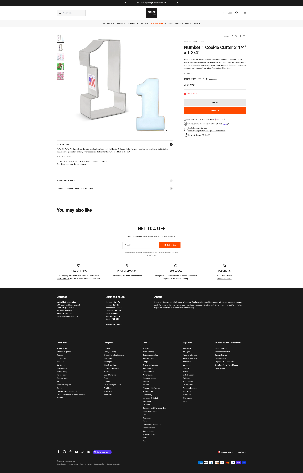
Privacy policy (62, 372)
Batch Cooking (148, 352)
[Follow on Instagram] (64, 451)
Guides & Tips (62, 348)
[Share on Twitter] (236, 36)
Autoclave (187, 362)
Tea (144, 441)
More (196, 23)
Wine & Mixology (110, 365)
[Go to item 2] (60, 48)
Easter (145, 421)
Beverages (108, 362)
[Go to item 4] (60, 67)
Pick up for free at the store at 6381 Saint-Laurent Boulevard (151, 3)
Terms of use (62, 368)
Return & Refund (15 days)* (199, 135)
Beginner (146, 381)
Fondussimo (188, 381)
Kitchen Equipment (64, 352)
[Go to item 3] (60, 57)
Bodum (186, 368)
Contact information (113, 464)
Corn (144, 415)
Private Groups (220, 358)
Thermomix (187, 398)
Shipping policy (62, 378)
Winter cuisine (148, 375)
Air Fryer (186, 352)
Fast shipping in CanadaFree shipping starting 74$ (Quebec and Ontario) (206, 129)
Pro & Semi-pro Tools (112, 385)
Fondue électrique (190, 388)
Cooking (107, 348)
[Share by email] (244, 36)
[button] (62, 188)
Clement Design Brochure (67, 391)
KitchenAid (187, 391)
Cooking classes (221, 348)
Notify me (215, 110)
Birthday (146, 348)
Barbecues (187, 365)
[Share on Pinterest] (240, 36)
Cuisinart (186, 378)
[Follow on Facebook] (58, 451)
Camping (146, 362)
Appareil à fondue (190, 355)
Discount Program (64, 385)
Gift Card (144, 23)
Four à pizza (188, 385)
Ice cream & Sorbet (150, 398)
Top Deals (108, 395)
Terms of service (85, 464)
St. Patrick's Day (149, 434)
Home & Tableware (111, 368)
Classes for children (222, 352)
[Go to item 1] (60, 38)
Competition (61, 358)
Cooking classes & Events (179, 23)
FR (224, 13)
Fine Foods (108, 358)
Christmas (147, 418)
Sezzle (59, 388)
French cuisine (148, 372)
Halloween (147, 401)
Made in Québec (149, 428)
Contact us (61, 365)
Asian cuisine (148, 368)
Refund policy (62, 375)
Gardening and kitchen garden (154, 408)
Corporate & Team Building (225, 362)
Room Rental (220, 368)
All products (107, 23)
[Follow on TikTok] (82, 451)
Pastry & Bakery (110, 352)
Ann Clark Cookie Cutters (194, 42)
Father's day (147, 395)
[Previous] (125, 3)
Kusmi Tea (187, 395)
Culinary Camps (221, 355)
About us (60, 362)
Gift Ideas (132, 23)
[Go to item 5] (60, 76)
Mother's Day (148, 391)
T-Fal (185, 401)
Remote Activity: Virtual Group (226, 365)
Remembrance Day (150, 411)
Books (106, 372)
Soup (145, 438)
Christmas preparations (152, 424)
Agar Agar (187, 348)
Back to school (148, 431)
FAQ (58, 381)
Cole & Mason (188, 375)
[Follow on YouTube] (76, 451)
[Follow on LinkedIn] (88, 451)
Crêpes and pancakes (151, 365)
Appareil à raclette (190, 358)
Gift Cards (108, 391)
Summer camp (148, 358)
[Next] (177, 3)
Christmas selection (150, 355)
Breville (186, 372)
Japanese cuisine (149, 378)
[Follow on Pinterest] (70, 451)
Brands (120, 23)
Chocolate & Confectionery (114, 355)
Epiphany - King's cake (151, 388)
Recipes (60, 355)
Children (107, 381)
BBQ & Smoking (110, 375)
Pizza (106, 378)
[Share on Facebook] (232, 36)
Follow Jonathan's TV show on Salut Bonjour (71, 396)
